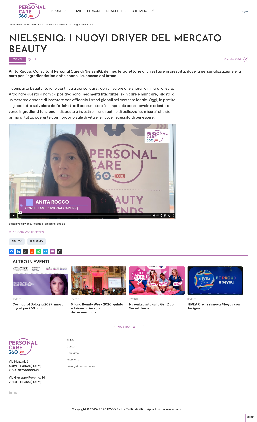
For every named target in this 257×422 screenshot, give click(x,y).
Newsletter (116, 11)
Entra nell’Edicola (34, 24)
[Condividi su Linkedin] (18, 251)
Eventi (17, 299)
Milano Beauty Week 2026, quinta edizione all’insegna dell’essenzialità (97, 308)
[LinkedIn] (11, 392)
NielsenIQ (36, 241)
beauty (36, 88)
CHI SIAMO (139, 11)
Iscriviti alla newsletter (58, 24)
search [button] (152, 10)
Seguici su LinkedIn (83, 24)
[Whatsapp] (16, 392)
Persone (94, 11)
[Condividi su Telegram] (45, 251)
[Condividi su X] (25, 251)
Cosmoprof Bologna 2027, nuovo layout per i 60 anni (38, 306)
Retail (77, 11)
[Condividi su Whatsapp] (38, 251)
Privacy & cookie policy (81, 366)
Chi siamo (73, 353)
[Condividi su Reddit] (32, 251)
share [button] (246, 59)
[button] (11, 11)
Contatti (72, 346)
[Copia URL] (59, 251)
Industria (59, 11)
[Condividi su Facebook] (11, 251)
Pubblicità (73, 359)
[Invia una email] (52, 251)
